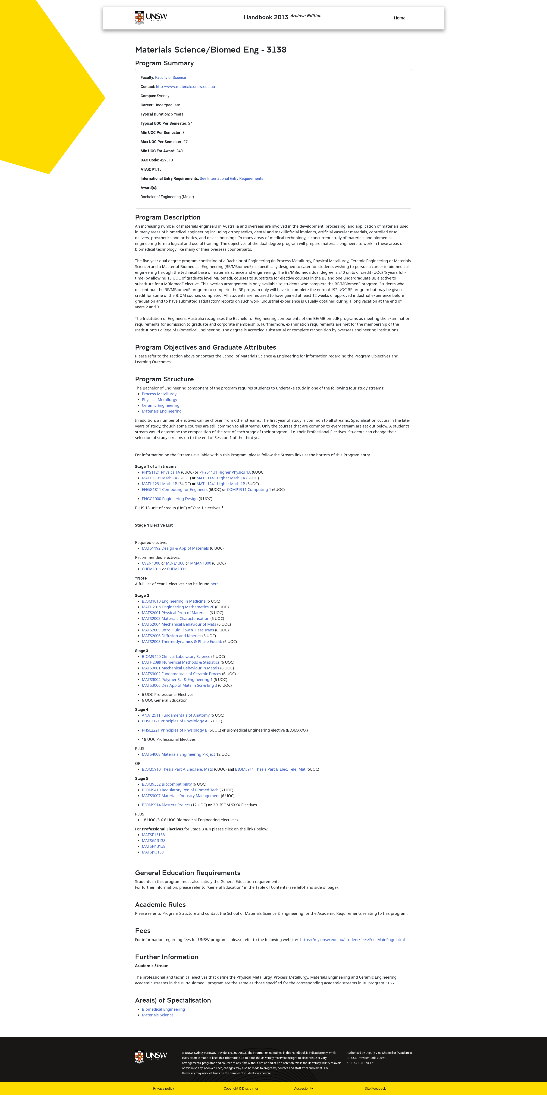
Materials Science (158, 1014)
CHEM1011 (151, 568)
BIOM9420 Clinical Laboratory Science (176, 656)
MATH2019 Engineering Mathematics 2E (178, 606)
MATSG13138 (153, 840)
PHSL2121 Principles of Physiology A (174, 720)
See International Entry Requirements (231, 178)
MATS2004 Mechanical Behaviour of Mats (179, 624)
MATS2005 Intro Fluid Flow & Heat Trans (178, 629)
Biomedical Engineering (163, 1009)
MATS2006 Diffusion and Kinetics (171, 635)
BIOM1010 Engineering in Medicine (174, 601)
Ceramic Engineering (160, 405)
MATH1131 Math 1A (159, 477)
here (214, 583)
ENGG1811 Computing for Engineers (175, 489)
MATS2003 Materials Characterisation (175, 618)
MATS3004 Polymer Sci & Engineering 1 (177, 679)
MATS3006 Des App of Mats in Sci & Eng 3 (179, 685)
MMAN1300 (200, 563)
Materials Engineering (162, 411)
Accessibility (303, 1088)
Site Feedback (375, 1088)
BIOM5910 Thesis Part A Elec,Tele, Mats (177, 769)
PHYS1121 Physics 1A (161, 472)
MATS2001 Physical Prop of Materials (175, 612)
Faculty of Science (170, 77)
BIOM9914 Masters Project (166, 804)
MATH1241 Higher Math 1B (221, 483)
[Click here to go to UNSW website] (151, 1056)
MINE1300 (175, 563)
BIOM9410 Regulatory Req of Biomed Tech (180, 789)
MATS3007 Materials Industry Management (181, 795)
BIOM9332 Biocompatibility (167, 784)
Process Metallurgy (159, 393)
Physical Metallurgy (159, 399)
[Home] (151, 17)
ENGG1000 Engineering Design (170, 498)
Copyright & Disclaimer (241, 1088)
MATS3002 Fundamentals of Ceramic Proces (181, 673)
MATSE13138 (153, 834)
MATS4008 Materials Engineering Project (178, 754)
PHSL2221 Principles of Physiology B (174, 730)
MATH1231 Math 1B (159, 483)
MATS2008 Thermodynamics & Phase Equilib (182, 641)
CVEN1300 (151, 563)
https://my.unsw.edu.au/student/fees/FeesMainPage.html (352, 939)
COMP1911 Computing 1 (249, 489)
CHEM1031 (176, 568)
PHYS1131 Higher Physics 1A (225, 472)
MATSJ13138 (153, 852)
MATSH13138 (153, 846)
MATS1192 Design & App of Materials (175, 548)
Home (400, 17)
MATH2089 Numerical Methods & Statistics (181, 662)
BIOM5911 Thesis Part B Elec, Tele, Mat (270, 769)
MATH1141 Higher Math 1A (221, 477)
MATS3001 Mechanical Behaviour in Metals (180, 667)
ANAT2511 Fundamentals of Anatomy (176, 715)
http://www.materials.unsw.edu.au (185, 86)
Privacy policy (163, 1088)
